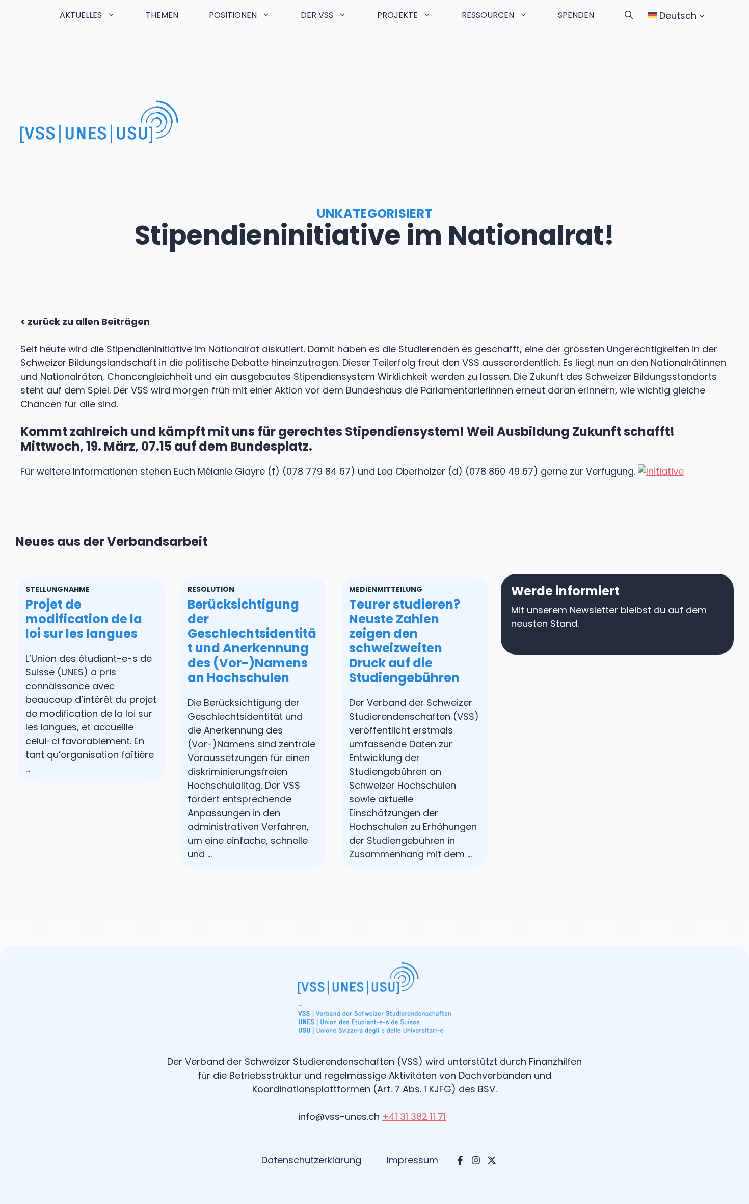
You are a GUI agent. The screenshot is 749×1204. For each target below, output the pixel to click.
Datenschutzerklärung (311, 1160)
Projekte (397, 15)
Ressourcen (488, 15)
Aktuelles (81, 15)
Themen (162, 15)
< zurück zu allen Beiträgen (85, 321)
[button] (628, 15)
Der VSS (317, 15)
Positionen (233, 15)
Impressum (412, 1160)
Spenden (576, 15)
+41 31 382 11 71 (414, 1116)
